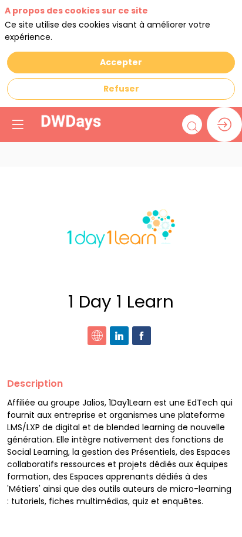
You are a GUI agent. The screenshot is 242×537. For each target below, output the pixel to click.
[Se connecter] (224, 124)
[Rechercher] (192, 124)
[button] (17, 124)
